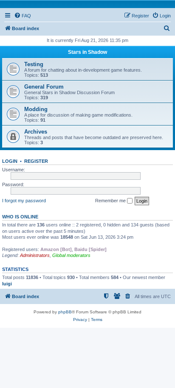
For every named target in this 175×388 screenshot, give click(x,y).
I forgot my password (24, 200)
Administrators (35, 255)
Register (36, 161)
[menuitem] (22, 16)
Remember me (111, 200)
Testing (33, 64)
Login (9, 161)
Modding (36, 109)
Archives (35, 131)
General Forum (44, 87)
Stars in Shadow (87, 52)
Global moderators (71, 255)
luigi (7, 283)
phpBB (65, 312)
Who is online (20, 216)
